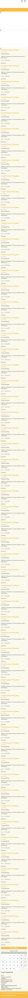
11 (21, 958)
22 (10, 965)
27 (2, 968)
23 (14, 965)
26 (25, 965)
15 (10, 961)
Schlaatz (3, 984)
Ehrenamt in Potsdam (6, 977)
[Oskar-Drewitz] (3, 972)
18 (21, 961)
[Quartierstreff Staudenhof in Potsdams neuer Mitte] (9, 972)
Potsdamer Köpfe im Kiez (7, 981)
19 (25, 961)
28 (6, 968)
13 (2, 961)
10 (17, 958)
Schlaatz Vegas (4, 986)
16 (14, 961)
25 (21, 965)
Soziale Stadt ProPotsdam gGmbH (9, 985)
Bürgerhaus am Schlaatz (6, 989)
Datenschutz (24, 993)
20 (2, 965)
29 (10, 968)
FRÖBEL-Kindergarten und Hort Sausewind (11, 988)
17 (17, 961)
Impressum (19, 993)
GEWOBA (3, 978)
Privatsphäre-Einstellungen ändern (8, 995)
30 (14, 968)
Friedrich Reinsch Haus (11, 993)
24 (17, 965)
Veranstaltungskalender (14, 947)
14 (6, 961)
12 (25, 958)
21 (6, 965)
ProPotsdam (4, 982)
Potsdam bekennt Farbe (6, 979)
